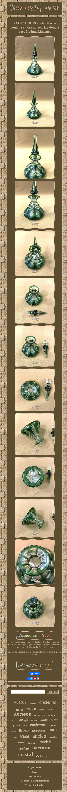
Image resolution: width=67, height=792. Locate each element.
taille (44, 720)
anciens (22, 714)
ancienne (47, 702)
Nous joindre (35, 776)
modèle (53, 737)
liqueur (24, 730)
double (39, 756)
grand (16, 725)
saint (21, 742)
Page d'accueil (34, 767)
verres (20, 702)
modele (46, 742)
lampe (51, 715)
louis (52, 729)
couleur (24, 748)
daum (50, 709)
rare (25, 725)
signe (15, 738)
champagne (38, 730)
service (34, 720)
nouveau (39, 715)
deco (13, 721)
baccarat (41, 747)
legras (19, 709)
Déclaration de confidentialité (35, 781)
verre (31, 708)
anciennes (38, 724)
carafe (23, 719)
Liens (34, 772)
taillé (33, 704)
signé (41, 710)
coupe (14, 731)
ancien (39, 736)
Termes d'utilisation (34, 785)
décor (54, 720)
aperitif (52, 725)
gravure (32, 743)
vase (24, 736)
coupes (48, 756)
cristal (25, 754)
